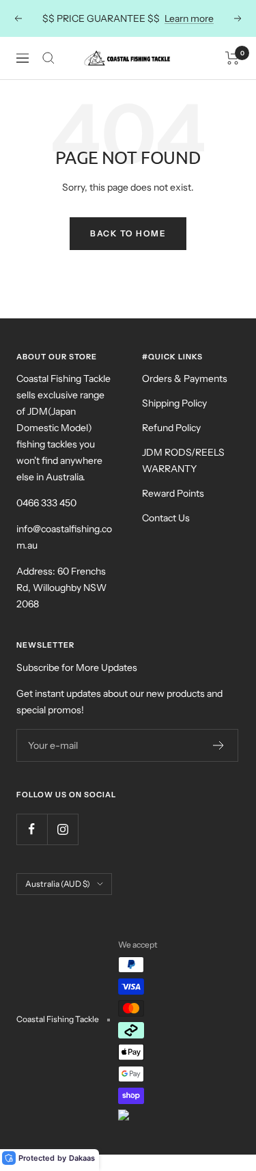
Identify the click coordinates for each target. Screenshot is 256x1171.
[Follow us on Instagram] (62, 829)
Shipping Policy (174, 403)
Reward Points (173, 493)
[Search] (48, 58)
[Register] (219, 745)
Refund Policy (171, 428)
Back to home (128, 233)
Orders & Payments (184, 378)
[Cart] (232, 58)
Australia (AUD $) (57, 884)
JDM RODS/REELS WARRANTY (183, 460)
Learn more (189, 18)
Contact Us (166, 518)
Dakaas (82, 1158)
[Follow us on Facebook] (31, 829)
